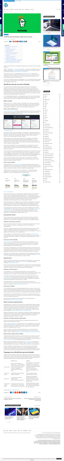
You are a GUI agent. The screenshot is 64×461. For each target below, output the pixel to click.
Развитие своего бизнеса (48, 166)
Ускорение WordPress (48, 176)
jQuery (20, 9)
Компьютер (46, 152)
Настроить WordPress (47, 19)
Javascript (16, 9)
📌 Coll (18, 408)
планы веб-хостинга (17, 164)
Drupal (45, 101)
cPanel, (27, 195)
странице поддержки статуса (12, 323)
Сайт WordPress (47, 171)
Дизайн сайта (46, 141)
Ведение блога (47, 138)
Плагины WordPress (47, 164)
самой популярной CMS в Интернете (20, 71)
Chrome (7, 9)
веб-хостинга (28, 73)
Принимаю (59, 458)
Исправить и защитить (48, 148)
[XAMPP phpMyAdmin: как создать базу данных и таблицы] (51, 74)
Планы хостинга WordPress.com (9, 111)
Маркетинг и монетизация (48, 157)
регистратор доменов (16, 69)
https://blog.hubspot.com (14, 389)
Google (45, 104)
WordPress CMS (34, 233)
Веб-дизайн (46, 136)
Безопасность (46, 131)
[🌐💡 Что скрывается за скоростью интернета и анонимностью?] (10, 412)
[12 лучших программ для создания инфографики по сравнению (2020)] (51, 57)
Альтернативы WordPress (48, 127)
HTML (45, 106)
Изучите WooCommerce (48, 143)
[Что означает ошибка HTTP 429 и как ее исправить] (51, 25)
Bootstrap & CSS (47, 94)
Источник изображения (8, 130)
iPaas (45, 108)
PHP (23, 9)
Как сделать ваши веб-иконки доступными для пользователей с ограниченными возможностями (32, 399)
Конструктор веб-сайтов (8, 241)
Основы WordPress (47, 162)
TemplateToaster (47, 124)
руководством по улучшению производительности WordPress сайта (26, 331)
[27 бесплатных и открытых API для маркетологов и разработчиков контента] (51, 41)
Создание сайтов (47, 173)
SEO (45, 122)
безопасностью (24, 261)
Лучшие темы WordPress (48, 155)
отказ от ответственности (43, 443)
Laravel (45, 115)
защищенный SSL (7, 277)
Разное (32, 9)
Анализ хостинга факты (28, 341)
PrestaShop (46, 120)
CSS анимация (46, 99)
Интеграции (46, 145)
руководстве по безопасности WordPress (19, 284)
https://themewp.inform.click (50, 434)
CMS (45, 97)
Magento (45, 117)
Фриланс (45, 178)
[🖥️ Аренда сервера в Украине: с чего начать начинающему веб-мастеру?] (34, 412)
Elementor (11, 9)
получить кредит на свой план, (9, 339)
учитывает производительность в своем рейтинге (21, 310)
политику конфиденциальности (55, 443)
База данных (27, 9)
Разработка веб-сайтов (48, 169)
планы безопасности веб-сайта (15, 299)
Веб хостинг (6, 34)
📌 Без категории (46, 68)
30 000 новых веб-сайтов (13, 262)
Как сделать (46, 150)
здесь (26, 212)
